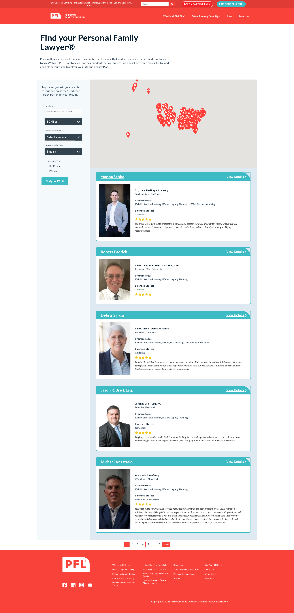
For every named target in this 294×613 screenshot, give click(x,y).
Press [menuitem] (229, 16)
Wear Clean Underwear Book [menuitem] (186, 569)
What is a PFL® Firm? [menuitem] (174, 16)
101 (159, 544)
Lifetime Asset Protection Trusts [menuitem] (123, 584)
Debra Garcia (112, 315)
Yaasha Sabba (112, 176)
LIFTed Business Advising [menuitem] (123, 574)
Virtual (53, 170)
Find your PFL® (54, 181)
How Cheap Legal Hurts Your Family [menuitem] (155, 575)
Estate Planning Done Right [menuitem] (206, 16)
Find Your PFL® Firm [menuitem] (213, 565)
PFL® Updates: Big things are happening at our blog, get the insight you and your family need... (90, 4)
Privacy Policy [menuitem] (210, 574)
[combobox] (155, 4)
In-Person (55, 165)
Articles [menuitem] (176, 578)
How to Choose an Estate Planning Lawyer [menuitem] (154, 582)
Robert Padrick (114, 251)
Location (49, 106)
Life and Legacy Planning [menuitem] (123, 569)
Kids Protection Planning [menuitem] (123, 578)
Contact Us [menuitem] (209, 569)
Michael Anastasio (117, 461)
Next (166, 544)
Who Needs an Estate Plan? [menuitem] (155, 569)
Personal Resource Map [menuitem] (184, 574)
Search (172, 4)
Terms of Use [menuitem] (210, 578)
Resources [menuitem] (244, 16)
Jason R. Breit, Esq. (117, 390)
